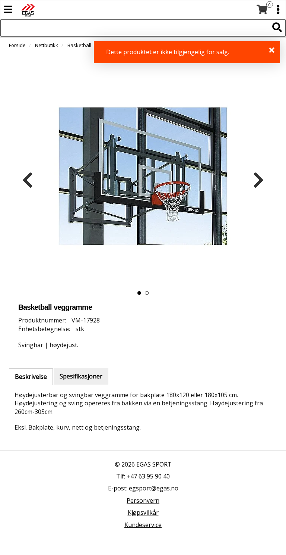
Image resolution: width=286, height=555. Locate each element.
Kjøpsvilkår (143, 512)
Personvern (143, 500)
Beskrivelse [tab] (31, 376)
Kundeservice (143, 525)
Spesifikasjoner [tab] (81, 376)
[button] (139, 293)
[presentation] (27, 180)
